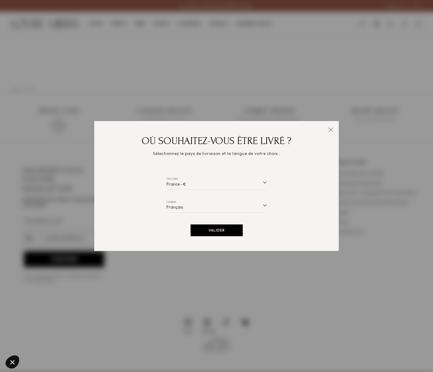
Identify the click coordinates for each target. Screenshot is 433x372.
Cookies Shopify (29, 319)
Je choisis (68, 342)
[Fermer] (330, 129)
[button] (12, 362)
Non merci (26, 342)
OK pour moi (109, 342)
